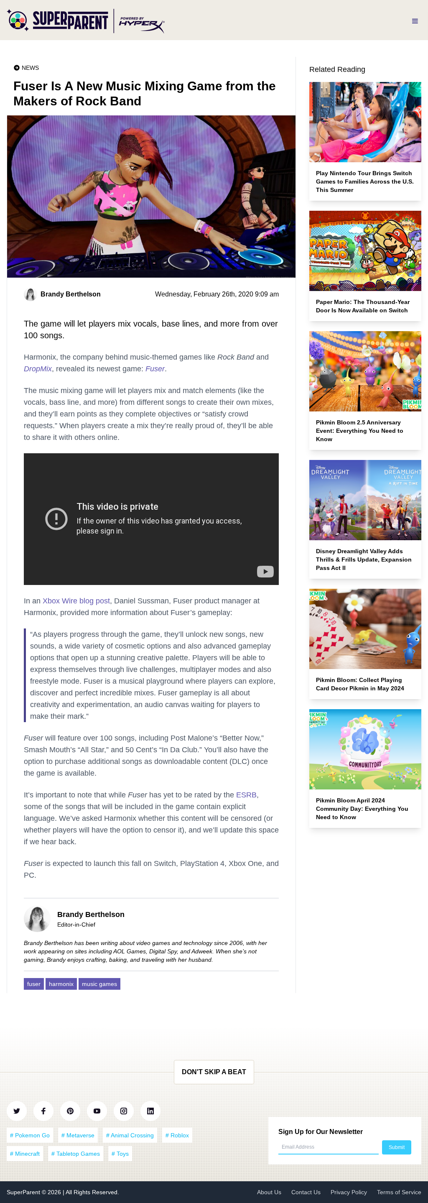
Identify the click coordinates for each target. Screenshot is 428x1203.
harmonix (61, 984)
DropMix (38, 369)
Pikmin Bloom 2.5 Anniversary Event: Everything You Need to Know (359, 430)
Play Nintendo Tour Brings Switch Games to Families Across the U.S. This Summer (365, 181)
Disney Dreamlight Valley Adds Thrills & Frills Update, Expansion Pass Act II (364, 559)
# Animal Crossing (130, 1135)
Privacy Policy (349, 1192)
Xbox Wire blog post (76, 601)
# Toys (120, 1153)
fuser (34, 984)
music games (99, 984)
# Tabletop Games (75, 1153)
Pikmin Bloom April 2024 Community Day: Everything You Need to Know (362, 808)
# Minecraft (25, 1153)
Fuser (155, 369)
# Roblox (177, 1135)
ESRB (246, 795)
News (30, 67)
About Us (269, 1192)
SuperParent (24, 1192)
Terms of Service (399, 1192)
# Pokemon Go (30, 1135)
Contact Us (306, 1192)
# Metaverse (77, 1135)
